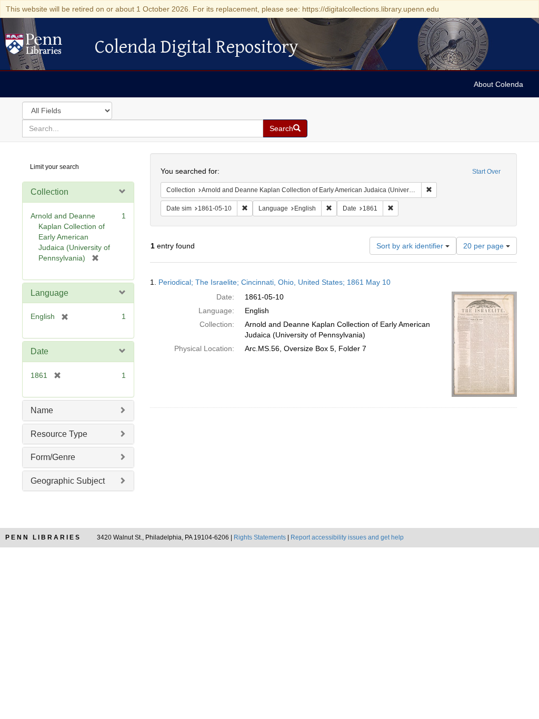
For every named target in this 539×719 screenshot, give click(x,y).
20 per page (484, 246)
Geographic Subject (68, 480)
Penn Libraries (43, 537)
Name (42, 410)
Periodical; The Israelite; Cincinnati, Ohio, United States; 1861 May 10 (274, 282)
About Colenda (498, 84)
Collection (49, 191)
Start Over (486, 171)
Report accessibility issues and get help (347, 537)
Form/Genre (53, 457)
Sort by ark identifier (410, 246)
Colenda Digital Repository (44, 47)
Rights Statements (260, 537)
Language (49, 292)
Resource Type (59, 434)
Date (39, 351)
